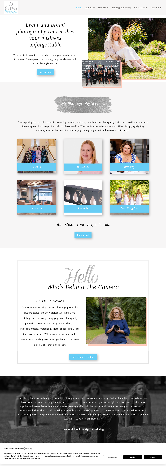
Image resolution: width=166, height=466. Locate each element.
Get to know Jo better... (83, 356)
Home (79, 8)
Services (102, 8)
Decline (132, 457)
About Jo (90, 8)
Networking (156, 8)
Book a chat (83, 234)
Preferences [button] (35, 458)
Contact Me (140, 8)
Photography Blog (121, 8)
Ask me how (45, 72)
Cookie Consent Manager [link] (12, 448)
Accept (153, 457)
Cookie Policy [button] (78, 456)
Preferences (112, 457)
